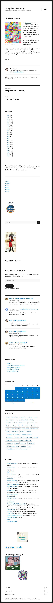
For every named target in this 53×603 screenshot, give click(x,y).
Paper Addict (10, 502)
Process (21, 440)
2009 (27, 77)
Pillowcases (9, 440)
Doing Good (21, 425)
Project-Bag (28, 440)
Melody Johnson (11, 498)
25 (32, 397)
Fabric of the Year (15, 428)
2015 (8, 134)
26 (37, 397)
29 (17, 400)
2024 (8, 152)
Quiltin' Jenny (10, 513)
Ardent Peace (10, 471)
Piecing (35, 437)
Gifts (27, 428)
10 (27, 391)
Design (15, 425)
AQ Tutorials (8, 591)
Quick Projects (8, 78)
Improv (22, 431)
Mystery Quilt (9, 437)
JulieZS (11, 298)
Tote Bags (23, 446)
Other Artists (28, 437)
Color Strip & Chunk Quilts (26, 420)
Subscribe (9, 286)
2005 (8, 115)
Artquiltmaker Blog (15, 8)
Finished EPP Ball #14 (12, 371)
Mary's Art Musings (12, 494)
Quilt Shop (23, 443)
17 (27, 394)
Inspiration (28, 431)
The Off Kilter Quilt (12, 521)
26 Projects (15, 417)
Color (31, 77)
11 (32, 391)
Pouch (15, 440)
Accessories (23, 417)
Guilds (7, 431)
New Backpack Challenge (13, 367)
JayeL (10, 320)
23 (22, 397)
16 (22, 394)
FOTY (23, 428)
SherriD (9, 519)
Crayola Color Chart (12, 480)
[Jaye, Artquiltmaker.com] (22, 242)
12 (37, 391)
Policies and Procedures (20, 598)
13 (7, 394)
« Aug (12, 403)
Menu (45, 9)
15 (17, 394)
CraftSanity (10, 478)
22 (17, 397)
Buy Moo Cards (13, 547)
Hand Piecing (14, 431)
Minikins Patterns (27, 434)
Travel (29, 446)
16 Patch (8, 417)
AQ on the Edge (11, 467)
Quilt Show (31, 443)
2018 (8, 140)
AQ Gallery (8, 587)
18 (32, 394)
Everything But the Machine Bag (24, 298)
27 (7, 400)
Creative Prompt (32, 423)
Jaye (8, 77)
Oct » (33, 403)
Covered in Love (11, 474)
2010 (8, 125)
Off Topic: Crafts (19, 437)
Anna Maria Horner (12, 463)
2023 (8, 150)
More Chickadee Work (20, 320)
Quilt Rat (9, 511)
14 (12, 394)
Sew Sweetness (10, 446)
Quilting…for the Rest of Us (14, 515)
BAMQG (30, 417)
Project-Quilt (35, 77)
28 (12, 400)
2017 (8, 138)
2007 (8, 119)
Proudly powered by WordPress (33, 598)
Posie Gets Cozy (11, 509)
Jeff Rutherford (11, 490)
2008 (8, 121)
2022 (8, 148)
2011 (8, 127)
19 (37, 394)
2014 (8, 132)
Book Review (9, 420)
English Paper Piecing (32, 425)
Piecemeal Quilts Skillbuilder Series (16, 504)
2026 (8, 156)
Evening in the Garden (13, 484)
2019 (8, 142)
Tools (13, 78)
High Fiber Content (12, 486)
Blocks (35, 417)
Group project (34, 428)
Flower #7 (9, 363)
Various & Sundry (10, 449)
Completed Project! (11, 423)
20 (8, 397)
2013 (8, 130)
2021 (8, 146)
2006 (8, 117)
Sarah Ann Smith (11, 517)
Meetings (17, 434)
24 (27, 397)
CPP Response (22, 423)
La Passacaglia (10, 434)
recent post (28, 22)
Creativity (8, 425)
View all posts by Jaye (19, 72)
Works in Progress (22, 449)
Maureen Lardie (11, 496)
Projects (16, 443)
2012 (8, 128)
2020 (8, 144)
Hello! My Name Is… (10, 594)
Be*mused (9, 473)
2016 (8, 136)
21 (12, 397)
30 (22, 400)
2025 (8, 154)
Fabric (7, 428)
